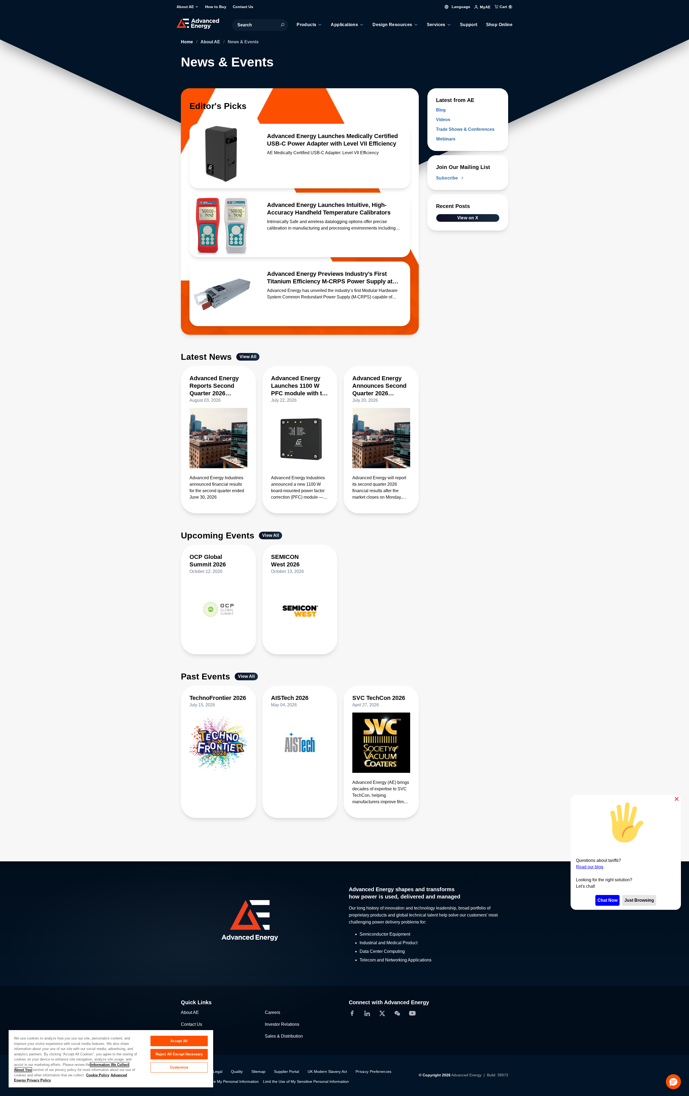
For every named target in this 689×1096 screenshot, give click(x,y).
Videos (443, 119)
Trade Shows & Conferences (465, 129)
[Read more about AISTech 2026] (300, 743)
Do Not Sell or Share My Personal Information (220, 1081)
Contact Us (191, 1024)
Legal (217, 1071)
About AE (211, 42)
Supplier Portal (286, 1071)
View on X (468, 218)
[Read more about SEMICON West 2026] (300, 609)
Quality (237, 1071)
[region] (111, 1058)
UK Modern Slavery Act (327, 1071)
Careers (272, 1012)
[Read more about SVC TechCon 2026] (381, 743)
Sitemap (258, 1071)
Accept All (179, 1041)
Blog (441, 110)
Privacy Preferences (374, 1071)
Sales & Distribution (284, 1036)
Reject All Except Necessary (179, 1054)
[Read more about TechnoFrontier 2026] (218, 743)
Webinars (445, 139)
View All (248, 356)
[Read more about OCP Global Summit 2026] (218, 609)
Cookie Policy (97, 1075)
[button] (673, 1081)
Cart (504, 7)
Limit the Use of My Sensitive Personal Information (306, 1081)
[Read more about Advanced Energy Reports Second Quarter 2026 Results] (218, 438)
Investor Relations (282, 1024)
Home (187, 42)
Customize (179, 1067)
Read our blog (589, 867)
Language (460, 7)
